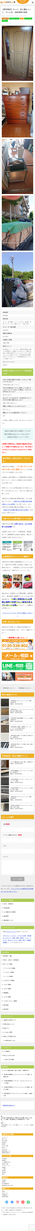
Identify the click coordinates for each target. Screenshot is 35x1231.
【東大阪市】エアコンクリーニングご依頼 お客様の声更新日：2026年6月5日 (21, 798)
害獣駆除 (5, 993)
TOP (16, 1118)
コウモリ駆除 (7, 997)
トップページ (4, 1137)
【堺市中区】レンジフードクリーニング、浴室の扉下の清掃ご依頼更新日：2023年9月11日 (21, 711)
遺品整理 (5, 916)
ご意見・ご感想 (5, 1145)
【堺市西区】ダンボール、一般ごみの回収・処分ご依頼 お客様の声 (26, 688)
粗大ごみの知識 (9, 1059)
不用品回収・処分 (14, 18)
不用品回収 (6, 908)
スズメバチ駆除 (9, 972)
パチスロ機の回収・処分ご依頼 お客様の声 (16, 1070)
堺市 (22, 18)
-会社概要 (4, 1180)
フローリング (6, 935)
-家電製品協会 (4, 1194)
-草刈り (3, 1174)
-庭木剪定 (4, 1172)
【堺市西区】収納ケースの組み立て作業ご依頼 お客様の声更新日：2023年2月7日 (21, 737)
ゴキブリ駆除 (7, 988)
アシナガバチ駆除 (10, 968)
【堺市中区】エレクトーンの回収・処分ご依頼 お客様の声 (10, 688)
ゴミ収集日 (6, 1051)
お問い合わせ (4, 1149)
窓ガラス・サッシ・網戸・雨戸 (16, 940)
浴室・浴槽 (15, 938)
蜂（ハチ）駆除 (7, 964)
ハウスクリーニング (11, 931)
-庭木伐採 (4, 1170)
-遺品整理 (4, 1160)
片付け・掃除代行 (8, 904)
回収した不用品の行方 (9, 1036)
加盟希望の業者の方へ (9, 1105)
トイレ (27, 938)
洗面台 (22, 938)
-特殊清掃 (4, 1167)
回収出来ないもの (10, 1040)
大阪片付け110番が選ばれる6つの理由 (16, 510)
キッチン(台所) (22, 935)
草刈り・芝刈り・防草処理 (10, 960)
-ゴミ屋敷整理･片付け (6, 1162)
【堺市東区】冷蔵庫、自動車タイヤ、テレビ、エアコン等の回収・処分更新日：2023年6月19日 (21, 728)
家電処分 (5, 20)
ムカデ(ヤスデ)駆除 (8, 980)
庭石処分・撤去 (7, 956)
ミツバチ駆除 (9, 976)
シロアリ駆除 (7, 984)
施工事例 (3, 1144)
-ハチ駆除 (4, 1169)
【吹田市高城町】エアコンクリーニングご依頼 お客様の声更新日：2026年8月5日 (21, 772)
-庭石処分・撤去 (5, 1163)
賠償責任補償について (6, 1151)
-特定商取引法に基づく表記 (7, 1185)
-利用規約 (4, 1181)
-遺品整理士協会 (5, 1196)
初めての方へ (4, 1138)
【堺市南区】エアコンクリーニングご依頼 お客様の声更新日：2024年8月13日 (21, 702)
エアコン (14, 935)
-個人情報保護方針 (5, 1183)
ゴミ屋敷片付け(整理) (9, 912)
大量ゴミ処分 (28, 18)
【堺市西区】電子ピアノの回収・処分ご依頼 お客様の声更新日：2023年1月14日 (22, 746)
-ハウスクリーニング (6, 1165)
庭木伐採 (5, 1005)
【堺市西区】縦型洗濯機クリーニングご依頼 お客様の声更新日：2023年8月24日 (22, 720)
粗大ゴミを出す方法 (9, 1055)
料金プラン (6, 1028)
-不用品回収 (4, 1158)
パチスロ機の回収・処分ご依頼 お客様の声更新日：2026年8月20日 (21, 762)
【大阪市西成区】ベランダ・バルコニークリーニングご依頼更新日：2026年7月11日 (21, 781)
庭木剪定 (5, 1009)
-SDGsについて (5, 1193)
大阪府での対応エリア (9, 1020)
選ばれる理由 (4, 1140)
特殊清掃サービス (8, 920)
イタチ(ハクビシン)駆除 (10, 1001)
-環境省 (3, 1191)
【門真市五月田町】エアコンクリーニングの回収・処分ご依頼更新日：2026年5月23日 (21, 807)
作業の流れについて (9, 1024)
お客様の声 (5, 18)
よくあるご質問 (7, 1032)
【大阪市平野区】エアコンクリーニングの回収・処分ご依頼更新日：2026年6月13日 (21, 789)
